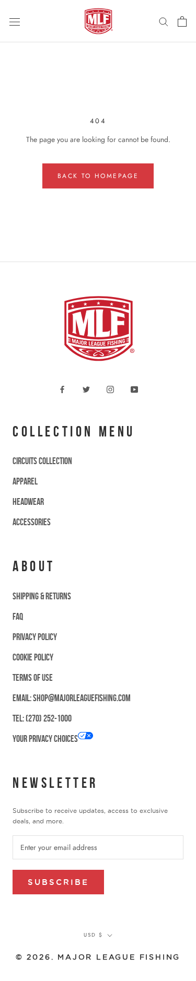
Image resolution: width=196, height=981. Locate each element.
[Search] (163, 21)
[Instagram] (110, 389)
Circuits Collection (42, 461)
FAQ (18, 616)
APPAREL (25, 481)
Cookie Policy (33, 657)
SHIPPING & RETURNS (42, 596)
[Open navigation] (14, 21)
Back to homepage (98, 176)
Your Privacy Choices (45, 739)
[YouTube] (134, 389)
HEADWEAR (28, 502)
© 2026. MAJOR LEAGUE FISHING (98, 957)
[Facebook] (62, 389)
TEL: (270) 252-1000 (42, 718)
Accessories (32, 522)
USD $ (93, 935)
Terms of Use (33, 677)
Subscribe (58, 882)
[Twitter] (86, 389)
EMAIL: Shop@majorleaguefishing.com (72, 698)
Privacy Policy (35, 637)
